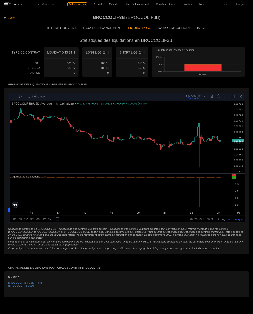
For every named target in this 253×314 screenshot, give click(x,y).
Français (240, 4)
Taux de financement (137, 4)
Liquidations (140, 28)
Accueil (98, 4)
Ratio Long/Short (174, 28)
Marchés (113, 4)
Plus (224, 4)
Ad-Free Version (77, 4)
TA (200, 4)
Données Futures (165, 4)
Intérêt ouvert (61, 28)
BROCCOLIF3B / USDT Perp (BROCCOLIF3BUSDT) (25, 284)
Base (201, 28)
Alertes (188, 4)
